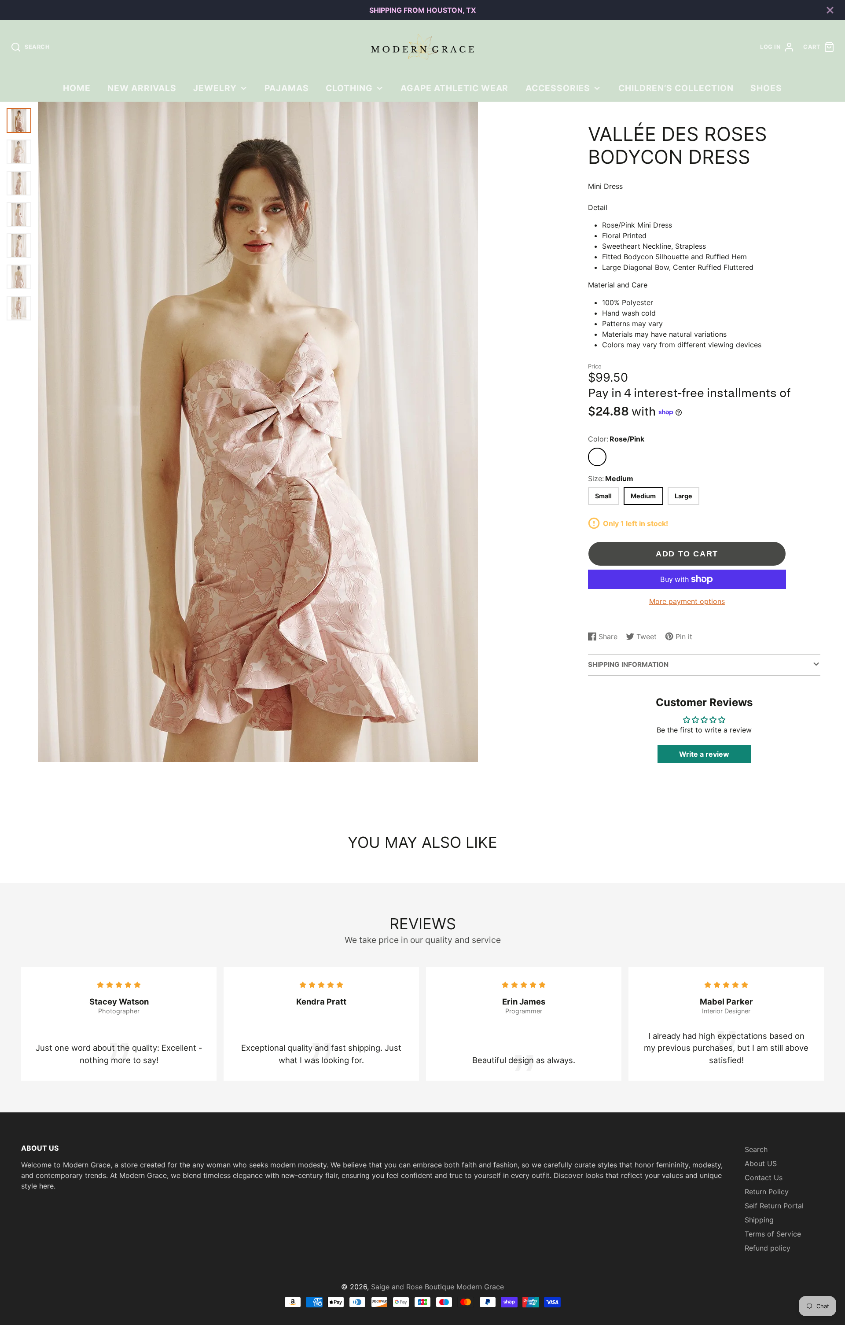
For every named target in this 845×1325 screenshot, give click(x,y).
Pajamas (287, 88)
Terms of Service (773, 1233)
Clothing (349, 88)
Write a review (704, 754)
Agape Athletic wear (454, 88)
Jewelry (215, 88)
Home (77, 88)
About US (761, 1163)
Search (756, 1149)
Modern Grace (480, 1286)
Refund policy (767, 1248)
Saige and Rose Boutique (413, 1286)
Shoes (766, 88)
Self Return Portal (774, 1205)
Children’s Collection (676, 88)
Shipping (759, 1219)
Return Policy (767, 1191)
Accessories (558, 88)
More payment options (687, 601)
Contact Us (764, 1177)
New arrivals (141, 88)
